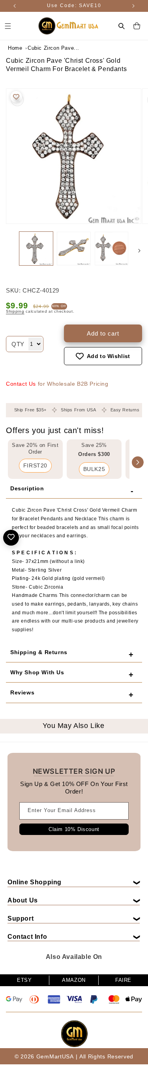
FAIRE (123, 980)
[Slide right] (139, 250)
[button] (121, 26)
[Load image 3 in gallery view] (111, 248)
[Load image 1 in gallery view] (36, 248)
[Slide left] (8, 250)
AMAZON (74, 980)
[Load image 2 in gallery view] (73, 248)
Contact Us (21, 384)
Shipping (15, 311)
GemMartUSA (55, 1056)
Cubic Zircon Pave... (47, 48)
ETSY (24, 980)
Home (15, 48)
